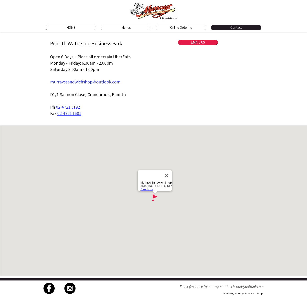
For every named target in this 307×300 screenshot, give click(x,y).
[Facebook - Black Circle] (49, 288)
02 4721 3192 (68, 107)
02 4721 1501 (69, 113)
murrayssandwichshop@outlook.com (85, 82)
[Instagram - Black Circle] (70, 288)
